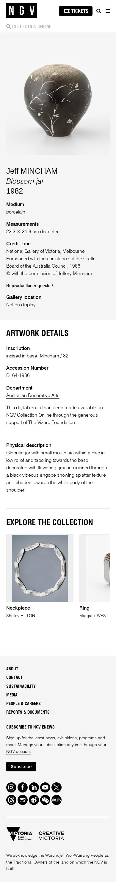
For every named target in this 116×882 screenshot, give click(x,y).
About (12, 669)
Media (12, 695)
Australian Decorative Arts (32, 395)
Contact (14, 678)
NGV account (18, 752)
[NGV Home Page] (21, 10)
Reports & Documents (28, 712)
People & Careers (23, 704)
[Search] (98, 11)
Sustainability (21, 687)
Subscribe (21, 767)
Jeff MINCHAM (32, 171)
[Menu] (107, 11)
